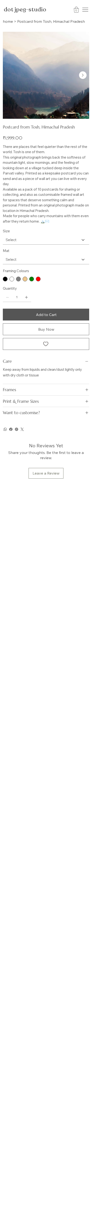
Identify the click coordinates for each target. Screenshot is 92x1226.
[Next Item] (83, 75)
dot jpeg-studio (25, 9)
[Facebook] (10, 429)
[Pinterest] (16, 429)
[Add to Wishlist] (46, 344)
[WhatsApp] (5, 429)
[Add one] (26, 297)
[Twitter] (22, 429)
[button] (76, 10)
